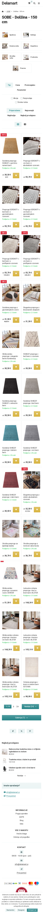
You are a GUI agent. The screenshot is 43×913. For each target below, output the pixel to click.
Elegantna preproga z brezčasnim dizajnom (31, 308)
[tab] (18, 124)
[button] (16, 175)
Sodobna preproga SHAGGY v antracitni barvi (9, 403)
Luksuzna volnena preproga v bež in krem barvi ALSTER (30, 590)
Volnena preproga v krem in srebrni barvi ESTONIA (31, 684)
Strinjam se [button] (32, 910)
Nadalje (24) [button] (29, 706)
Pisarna (23, 68)
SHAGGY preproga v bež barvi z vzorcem (31, 355)
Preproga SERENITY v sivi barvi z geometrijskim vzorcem (31, 212)
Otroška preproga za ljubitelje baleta (10, 544)
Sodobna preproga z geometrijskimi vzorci (10, 308)
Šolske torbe (23, 102)
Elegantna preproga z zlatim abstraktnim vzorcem (31, 497)
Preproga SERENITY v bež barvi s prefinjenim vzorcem (10, 261)
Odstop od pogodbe (21, 837)
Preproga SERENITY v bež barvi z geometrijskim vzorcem (10, 212)
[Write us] (21, 869)
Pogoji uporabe (21, 814)
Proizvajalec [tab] (30, 85)
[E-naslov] (21, 860)
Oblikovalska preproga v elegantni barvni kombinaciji (10, 356)
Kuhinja (33, 35)
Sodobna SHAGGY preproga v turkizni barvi (9, 450)
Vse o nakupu (21, 830)
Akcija (15, 98)
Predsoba (34, 57)
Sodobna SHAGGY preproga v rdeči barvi (10, 496)
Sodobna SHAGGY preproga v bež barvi (31, 402)
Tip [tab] (9, 85)
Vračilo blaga (21, 834)
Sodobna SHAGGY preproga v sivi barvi (31, 449)
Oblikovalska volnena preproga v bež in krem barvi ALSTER (10, 684)
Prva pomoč (11, 796)
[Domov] (3, 11)
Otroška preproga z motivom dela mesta (31, 544)
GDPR (21, 817)
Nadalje (20, 776)
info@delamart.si (13, 792)
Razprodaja (27, 98)
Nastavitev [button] (10, 910)
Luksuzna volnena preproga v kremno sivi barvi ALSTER (30, 637)
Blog (21, 820)
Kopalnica (34, 46)
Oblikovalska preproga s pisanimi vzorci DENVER (9, 590)
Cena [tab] (17, 85)
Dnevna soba (14, 46)
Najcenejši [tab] (29, 110)
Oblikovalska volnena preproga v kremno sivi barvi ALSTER (10, 637)
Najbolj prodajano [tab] (28, 115)
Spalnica (13, 35)
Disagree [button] (21, 910)
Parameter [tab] (21, 90)
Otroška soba (12, 57)
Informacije (22, 810)
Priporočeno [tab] (14, 110)
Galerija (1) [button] (20, 717)
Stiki (21, 824)
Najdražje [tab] (11, 115)
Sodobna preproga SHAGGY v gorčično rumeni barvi (9, 163)
